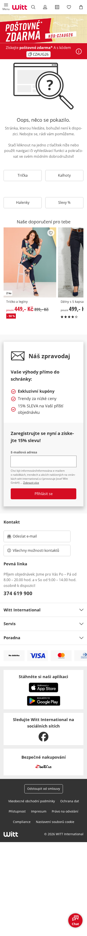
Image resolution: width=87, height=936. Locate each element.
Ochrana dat (69, 801)
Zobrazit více (31, 483)
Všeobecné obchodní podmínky (31, 801)
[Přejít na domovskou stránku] (19, 7)
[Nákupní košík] (81, 7)
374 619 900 (18, 593)
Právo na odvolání (65, 811)
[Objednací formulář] (57, 7)
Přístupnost (17, 811)
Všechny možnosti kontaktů (36, 550)
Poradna (12, 637)
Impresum (38, 811)
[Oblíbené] (69, 7)
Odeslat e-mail (30, 537)
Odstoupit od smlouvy (43, 788)
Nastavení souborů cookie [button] (55, 822)
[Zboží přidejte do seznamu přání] (50, 232)
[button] (6, 7)
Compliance (22, 822)
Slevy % (64, 202)
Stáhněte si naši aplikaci (43, 676)
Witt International (22, 610)
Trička (23, 175)
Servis (10, 623)
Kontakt (12, 522)
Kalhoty (64, 175)
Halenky (22, 202)
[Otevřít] (78, 51)
